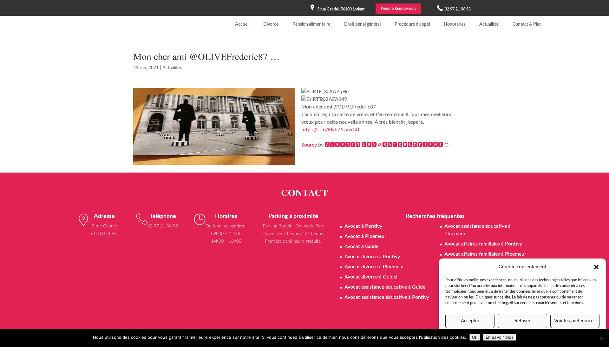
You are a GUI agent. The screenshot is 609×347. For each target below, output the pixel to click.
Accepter (470, 320)
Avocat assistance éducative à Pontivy (386, 297)
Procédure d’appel (412, 24)
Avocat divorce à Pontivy (372, 256)
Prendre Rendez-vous (398, 8)
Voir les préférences (575, 320)
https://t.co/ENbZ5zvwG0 (330, 129)
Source (309, 144)
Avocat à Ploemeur (365, 236)
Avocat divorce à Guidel (370, 276)
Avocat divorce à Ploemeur (374, 266)
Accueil (242, 24)
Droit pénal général (362, 24)
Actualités (489, 24)
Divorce (270, 24)
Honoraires (454, 24)
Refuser (522, 320)
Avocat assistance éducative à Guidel (385, 287)
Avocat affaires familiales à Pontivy (483, 243)
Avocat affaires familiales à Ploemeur (485, 254)
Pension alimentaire (311, 24)
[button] (596, 267)
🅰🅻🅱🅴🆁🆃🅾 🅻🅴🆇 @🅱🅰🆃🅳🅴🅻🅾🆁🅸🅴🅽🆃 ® (387, 144)
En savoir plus (500, 337)
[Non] (601, 338)
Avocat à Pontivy (363, 226)
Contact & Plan (527, 24)
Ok (474, 337)
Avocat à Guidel (362, 246)
